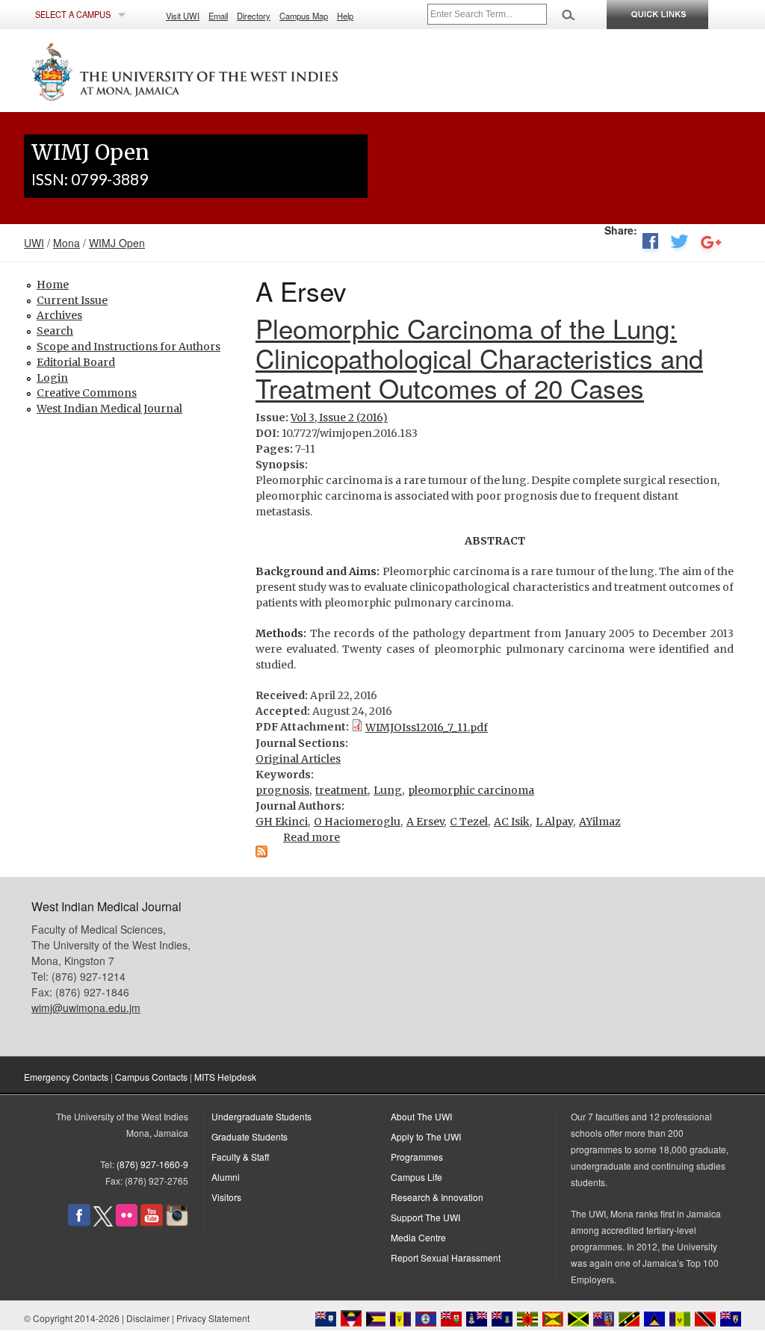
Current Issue (72, 300)
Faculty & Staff (240, 1156)
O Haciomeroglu (357, 821)
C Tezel (469, 821)
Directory (253, 16)
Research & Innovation (437, 1197)
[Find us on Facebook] (79, 1222)
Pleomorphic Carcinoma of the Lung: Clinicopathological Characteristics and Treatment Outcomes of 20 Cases (479, 357)
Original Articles (298, 759)
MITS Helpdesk (225, 1076)
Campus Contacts (151, 1076)
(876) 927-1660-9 (152, 1164)
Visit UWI (182, 16)
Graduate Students (249, 1136)
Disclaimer (148, 1318)
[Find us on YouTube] (151, 1222)
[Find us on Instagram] (177, 1222)
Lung (388, 790)
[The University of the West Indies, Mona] (225, 70)
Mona (66, 242)
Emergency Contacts (66, 1076)
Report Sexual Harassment (446, 1257)
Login (52, 378)
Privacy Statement (213, 1318)
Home (53, 284)
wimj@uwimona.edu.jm (85, 1007)
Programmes (417, 1156)
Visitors (226, 1197)
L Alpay (554, 821)
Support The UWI (425, 1217)
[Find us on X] (103, 1222)
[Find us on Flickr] (126, 1222)
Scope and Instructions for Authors (128, 346)
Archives (59, 315)
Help (345, 16)
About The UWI (421, 1116)
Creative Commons (87, 393)
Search (55, 331)
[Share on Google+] (711, 244)
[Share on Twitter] (679, 244)
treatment (341, 790)
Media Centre (418, 1237)
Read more (311, 837)
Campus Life (416, 1176)
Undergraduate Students (261, 1116)
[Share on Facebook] (650, 244)
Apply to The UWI (426, 1136)
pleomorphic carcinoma (471, 790)
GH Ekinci (281, 821)
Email (218, 16)
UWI (34, 242)
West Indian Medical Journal (109, 408)
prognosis (282, 790)
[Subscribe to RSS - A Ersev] (261, 853)
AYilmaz (600, 821)
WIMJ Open (117, 242)
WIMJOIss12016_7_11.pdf (426, 727)
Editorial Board (76, 362)
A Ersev (425, 821)
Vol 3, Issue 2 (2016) (339, 417)
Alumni (225, 1176)
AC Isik (512, 821)
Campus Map (303, 16)
